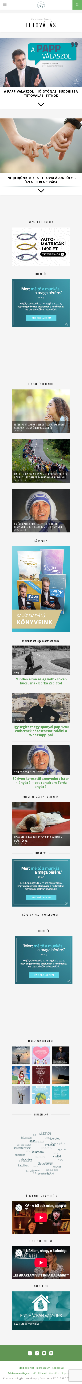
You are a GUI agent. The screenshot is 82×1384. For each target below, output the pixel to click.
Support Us (67, 1373)
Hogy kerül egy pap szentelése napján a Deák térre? (38, 839)
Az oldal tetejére (65, 1378)
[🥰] (41, 1055)
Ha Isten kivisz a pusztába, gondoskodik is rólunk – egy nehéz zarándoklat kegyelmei (40, 475)
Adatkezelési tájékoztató (22, 1373)
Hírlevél (42, 1373)
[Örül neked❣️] (21, 1055)
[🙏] (21, 1075)
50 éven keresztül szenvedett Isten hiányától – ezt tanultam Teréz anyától (38, 525)
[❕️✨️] (60, 1075)
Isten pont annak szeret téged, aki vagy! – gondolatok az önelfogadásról (40, 426)
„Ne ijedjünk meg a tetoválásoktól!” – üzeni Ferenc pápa (41, 180)
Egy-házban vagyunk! (26, 1324)
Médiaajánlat (26, 1367)
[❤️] (41, 1075)
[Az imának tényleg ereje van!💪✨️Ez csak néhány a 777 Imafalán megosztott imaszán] (60, 1095)
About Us (54, 1373)
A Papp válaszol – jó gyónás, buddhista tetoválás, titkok (41, 93)
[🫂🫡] (21, 1095)
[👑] (41, 1095)
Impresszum (43, 1367)
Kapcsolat (58, 1367)
